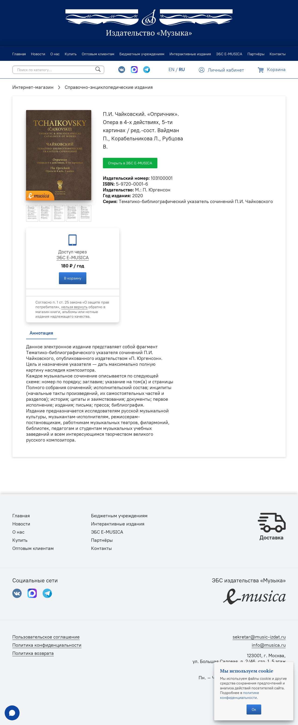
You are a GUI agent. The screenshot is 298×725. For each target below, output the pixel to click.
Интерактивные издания (117, 524)
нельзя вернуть (74, 306)
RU (182, 69)
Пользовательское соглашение (46, 637)
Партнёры (102, 540)
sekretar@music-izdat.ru (259, 637)
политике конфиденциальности (239, 695)
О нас (18, 532)
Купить (19, 540)
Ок (254, 709)
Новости (21, 524)
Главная (21, 515)
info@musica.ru (269, 645)
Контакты (101, 548)
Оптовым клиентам (33, 548)
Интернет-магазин (33, 87)
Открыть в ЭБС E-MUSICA (130, 163)
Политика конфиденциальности (46, 645)
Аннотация (41, 333)
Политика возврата (33, 653)
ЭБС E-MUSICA (73, 257)
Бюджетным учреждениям (119, 515)
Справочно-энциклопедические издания (109, 87)
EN (171, 69)
